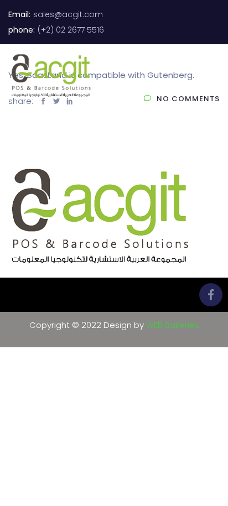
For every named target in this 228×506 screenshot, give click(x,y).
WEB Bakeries (172, 325)
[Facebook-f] (210, 294)
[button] (177, 63)
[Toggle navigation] (212, 75)
